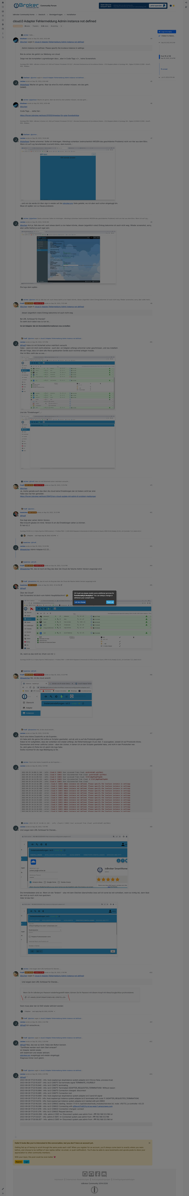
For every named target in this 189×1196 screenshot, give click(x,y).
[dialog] (94, 598)
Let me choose (80, 602)
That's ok (110, 602)
